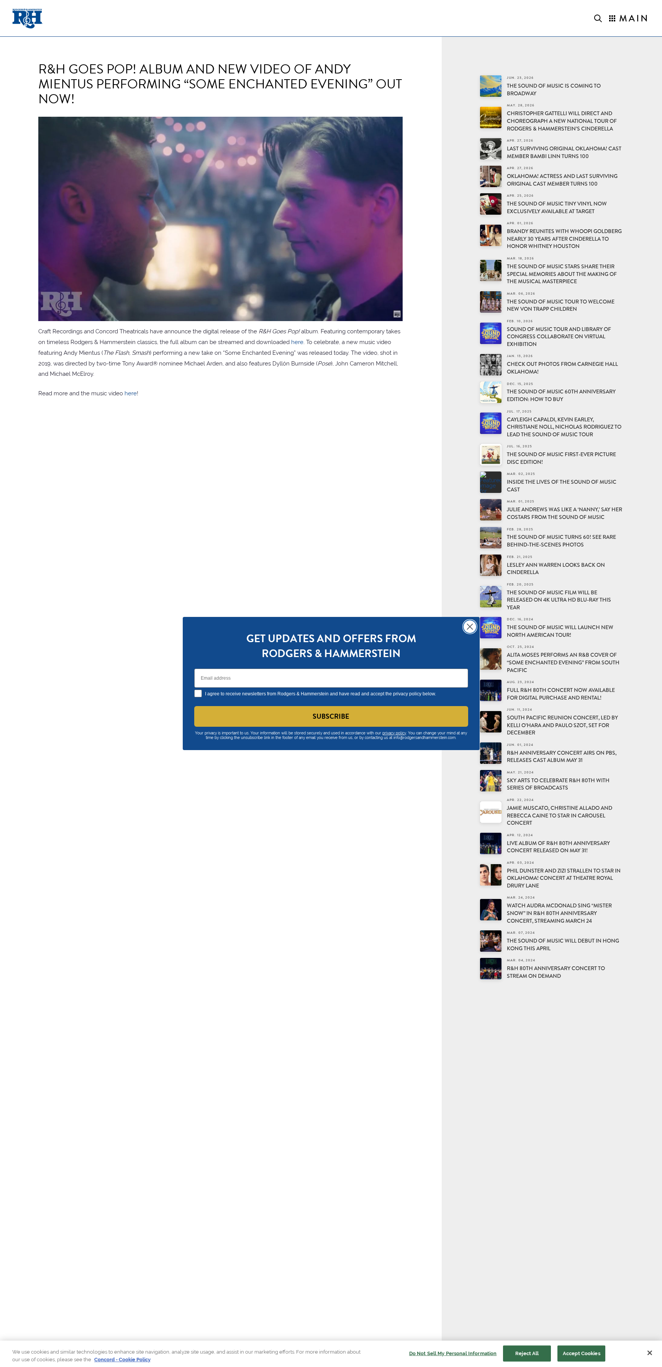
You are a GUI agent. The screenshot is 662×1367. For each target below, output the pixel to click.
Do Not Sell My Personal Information (453, 1353)
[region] (331, 1354)
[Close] (649, 1352)
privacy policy (394, 733)
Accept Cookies (581, 1353)
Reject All (527, 1353)
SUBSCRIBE (331, 716)
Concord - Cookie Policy (122, 1359)
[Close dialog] (470, 626)
